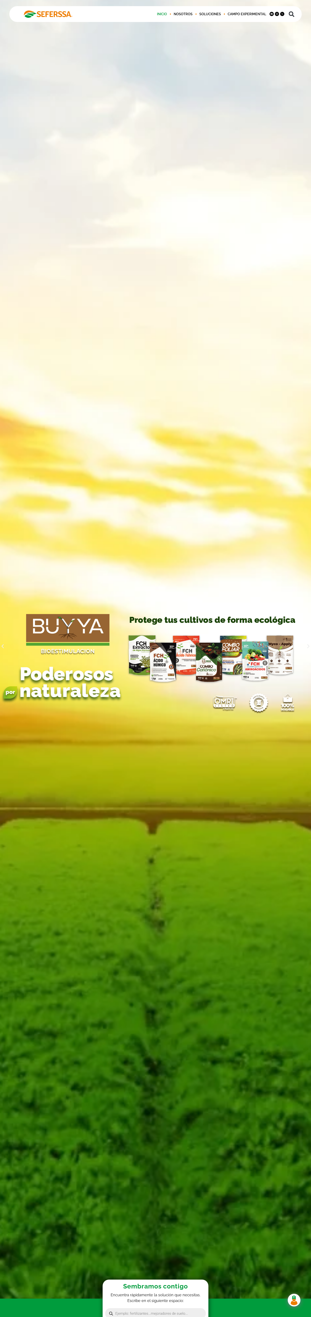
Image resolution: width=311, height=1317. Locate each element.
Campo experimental (247, 14)
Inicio (162, 14)
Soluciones (210, 14)
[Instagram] (277, 14)
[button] (291, 14)
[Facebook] (272, 14)
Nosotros (183, 14)
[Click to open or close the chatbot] (294, 1300)
